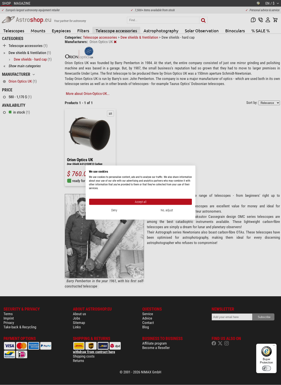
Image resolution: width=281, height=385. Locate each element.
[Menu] (274, 346)
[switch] (266, 368)
